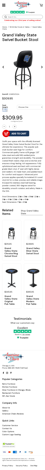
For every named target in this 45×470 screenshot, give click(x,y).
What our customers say (22, 323)
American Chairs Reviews (13, 414)
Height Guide (5, 110)
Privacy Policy (7, 465)
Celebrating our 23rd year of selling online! (22, 20)
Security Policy (22, 465)
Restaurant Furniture (11, 393)
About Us (6, 408)
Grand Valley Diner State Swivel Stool (33, 251)
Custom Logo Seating (11, 434)
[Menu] (3, 5)
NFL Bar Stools (8, 396)
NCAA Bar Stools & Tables (20, 27)
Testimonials (22, 319)
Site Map (33, 465)
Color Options (8, 431)
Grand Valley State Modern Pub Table (32, 300)
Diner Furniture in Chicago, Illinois (16, 390)
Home (4, 27)
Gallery (5, 411)
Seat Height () (5, 108)
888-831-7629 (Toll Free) (18, 368)
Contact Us (7, 428)
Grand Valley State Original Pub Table (10, 300)
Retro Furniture (8, 384)
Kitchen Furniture (9, 387)
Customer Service (10, 425)
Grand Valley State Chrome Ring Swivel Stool (11, 252)
